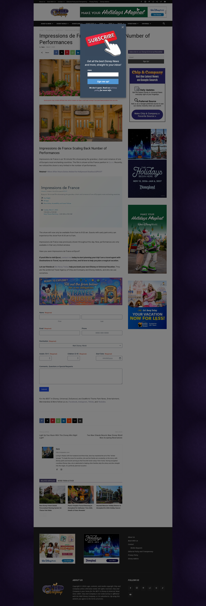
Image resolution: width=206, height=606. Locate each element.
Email (90, 70)
